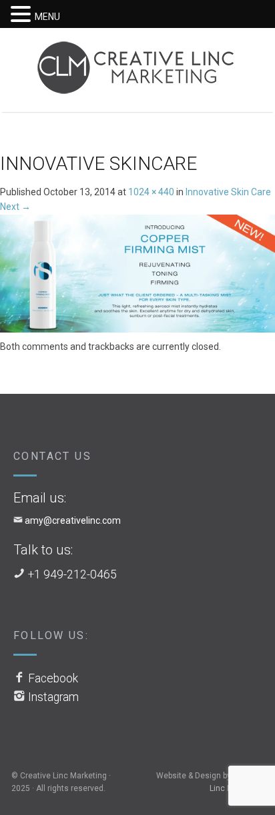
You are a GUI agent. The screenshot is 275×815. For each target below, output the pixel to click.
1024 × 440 (151, 192)
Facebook (53, 678)
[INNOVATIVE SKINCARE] (137, 276)
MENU (47, 16)
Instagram (53, 697)
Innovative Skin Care (228, 192)
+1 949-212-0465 (72, 574)
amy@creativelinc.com (73, 520)
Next (15, 206)
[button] (23, 15)
